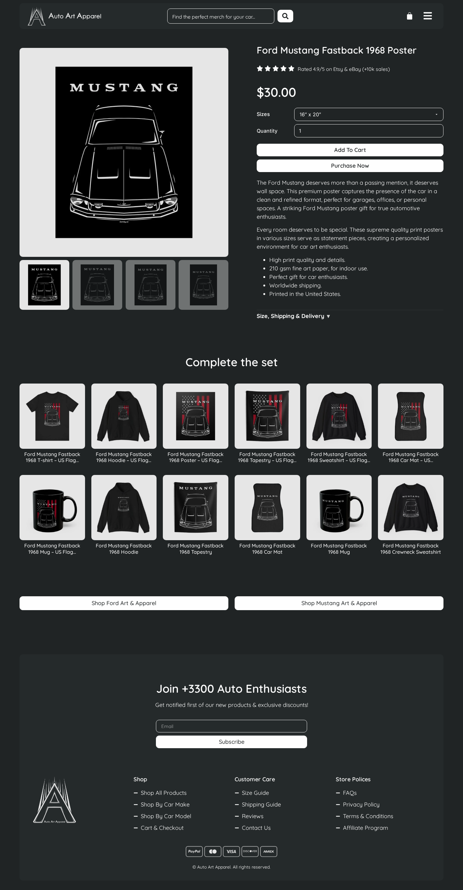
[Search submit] (285, 16)
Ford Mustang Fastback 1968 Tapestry (196, 548)
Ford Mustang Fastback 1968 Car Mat (267, 548)
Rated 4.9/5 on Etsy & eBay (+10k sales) (344, 69)
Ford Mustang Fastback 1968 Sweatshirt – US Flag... (339, 457)
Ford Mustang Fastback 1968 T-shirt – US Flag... (52, 457)
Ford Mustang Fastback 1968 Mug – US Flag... (52, 548)
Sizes (263, 114)
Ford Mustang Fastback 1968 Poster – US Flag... (196, 457)
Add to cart (350, 149)
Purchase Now (350, 165)
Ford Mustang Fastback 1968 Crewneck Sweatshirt (410, 548)
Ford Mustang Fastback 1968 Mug (339, 548)
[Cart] (410, 16)
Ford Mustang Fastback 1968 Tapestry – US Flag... (267, 457)
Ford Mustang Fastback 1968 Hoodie (124, 548)
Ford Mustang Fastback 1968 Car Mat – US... (411, 457)
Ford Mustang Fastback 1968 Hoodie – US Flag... (124, 457)
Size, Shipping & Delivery (290, 316)
